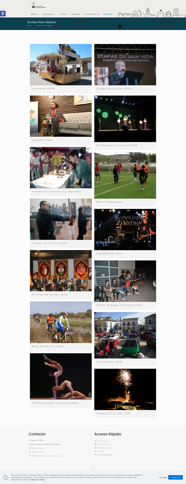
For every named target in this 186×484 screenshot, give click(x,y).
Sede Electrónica (103, 444)
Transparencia (102, 441)
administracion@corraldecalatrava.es (48, 456)
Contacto (100, 451)
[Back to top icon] (93, 468)
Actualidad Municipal (105, 455)
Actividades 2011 (109, 361)
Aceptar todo (175, 477)
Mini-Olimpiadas (109, 201)
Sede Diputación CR (104, 448)
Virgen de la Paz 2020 (114, 88)
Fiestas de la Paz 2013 (50, 294)
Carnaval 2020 (43, 88)
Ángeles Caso (42, 140)
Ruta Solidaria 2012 (47, 346)
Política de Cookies (37, 480)
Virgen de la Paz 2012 (113, 413)
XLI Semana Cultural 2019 (117, 145)
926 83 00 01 (38, 452)
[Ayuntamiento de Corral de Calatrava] (39, 5)
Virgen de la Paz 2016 (49, 243)
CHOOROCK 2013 (109, 253)
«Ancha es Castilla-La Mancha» (57, 191)
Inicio (29, 26)
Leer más (163, 477)
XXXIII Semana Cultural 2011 (55, 403)
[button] (3, 13)
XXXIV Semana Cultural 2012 (119, 305)
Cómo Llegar (38, 448)
